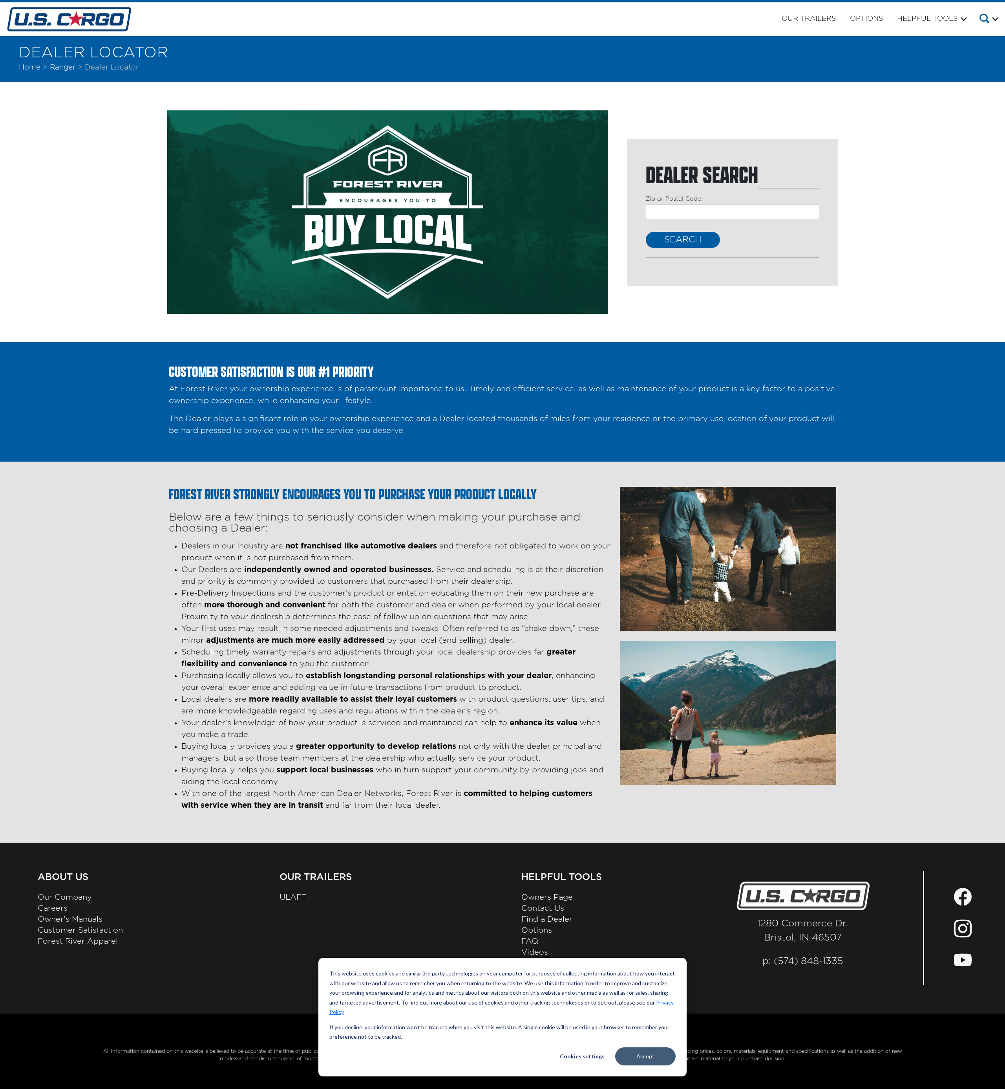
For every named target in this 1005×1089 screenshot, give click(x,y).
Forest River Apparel (78, 941)
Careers (53, 908)
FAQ (529, 941)
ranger (62, 67)
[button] (988, 20)
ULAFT (293, 897)
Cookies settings (582, 1056)
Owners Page (547, 897)
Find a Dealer (546, 919)
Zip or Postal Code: (674, 199)
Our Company (65, 897)
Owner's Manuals (70, 919)
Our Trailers (809, 18)
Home (29, 67)
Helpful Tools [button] (927, 18)
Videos (534, 952)
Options (866, 18)
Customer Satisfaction (80, 930)
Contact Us (542, 908)
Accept (645, 1056)
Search (683, 239)
